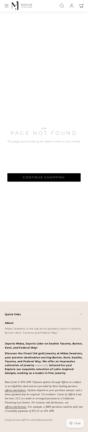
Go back (44, 157)
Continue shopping (44, 177)
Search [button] (44, 167)
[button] (6, 6)
